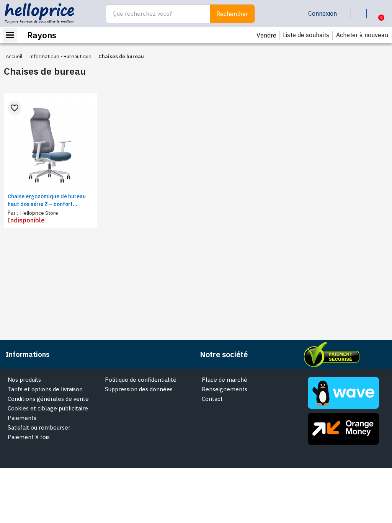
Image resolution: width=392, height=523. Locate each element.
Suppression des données (139, 389)
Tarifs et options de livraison (45, 389)
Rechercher (232, 14)
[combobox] (153, 14)
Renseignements (224, 389)
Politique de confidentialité (140, 379)
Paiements (22, 418)
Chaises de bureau (45, 71)
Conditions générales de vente (48, 398)
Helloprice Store (38, 213)
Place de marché (224, 379)
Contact (212, 398)
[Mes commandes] (360, 13)
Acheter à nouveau (362, 35)
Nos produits (24, 379)
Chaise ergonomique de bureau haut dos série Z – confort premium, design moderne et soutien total (47, 200)
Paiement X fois (29, 437)
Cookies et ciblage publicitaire (48, 408)
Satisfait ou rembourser (39, 427)
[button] (375, 14)
